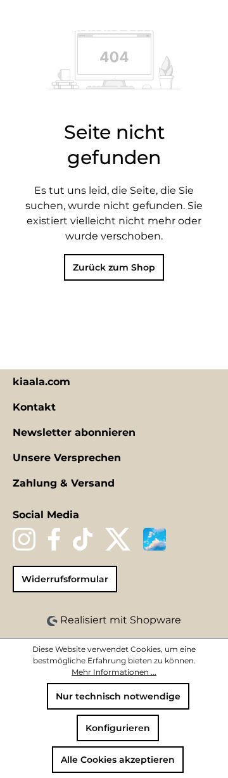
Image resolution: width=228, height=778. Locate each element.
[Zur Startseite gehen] (103, 23)
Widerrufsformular (65, 579)
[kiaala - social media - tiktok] (82, 539)
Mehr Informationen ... (114, 672)
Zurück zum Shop (114, 267)
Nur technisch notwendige (118, 696)
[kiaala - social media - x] (117, 539)
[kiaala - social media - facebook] (54, 539)
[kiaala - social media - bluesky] (154, 539)
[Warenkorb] (211, 23)
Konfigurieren (118, 728)
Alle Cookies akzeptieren (118, 759)
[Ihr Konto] (189, 23)
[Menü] (17, 23)
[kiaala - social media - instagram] (24, 539)
